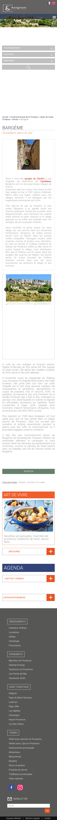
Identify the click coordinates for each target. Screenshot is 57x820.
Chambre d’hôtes (18, 628)
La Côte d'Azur (16, 724)
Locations (14, 632)
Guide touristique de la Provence (24, 117)
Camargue (14, 715)
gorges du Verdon (34, 178)
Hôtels (12, 636)
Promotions (15, 645)
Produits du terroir (18, 769)
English (54, 3)
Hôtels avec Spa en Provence (24, 743)
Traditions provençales (20, 774)
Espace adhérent (13, 818)
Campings (14, 641)
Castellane (45, 181)
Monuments (15, 756)
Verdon (15, 119)
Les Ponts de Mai (18, 673)
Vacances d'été (17, 678)
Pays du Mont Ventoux (20, 697)
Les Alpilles (14, 710)
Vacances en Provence (21, 669)
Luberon (13, 702)
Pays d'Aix (14, 706)
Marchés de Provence (20, 660)
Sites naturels (16, 778)
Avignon (13, 693)
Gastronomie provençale (21, 747)
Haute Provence (17, 719)
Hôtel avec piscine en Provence (25, 739)
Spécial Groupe (17, 665)
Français (49, 3)
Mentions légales (32, 818)
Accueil (5, 117)
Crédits (47, 818)
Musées (13, 761)
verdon (29, 471)
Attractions (14, 752)
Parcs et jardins (17, 765)
